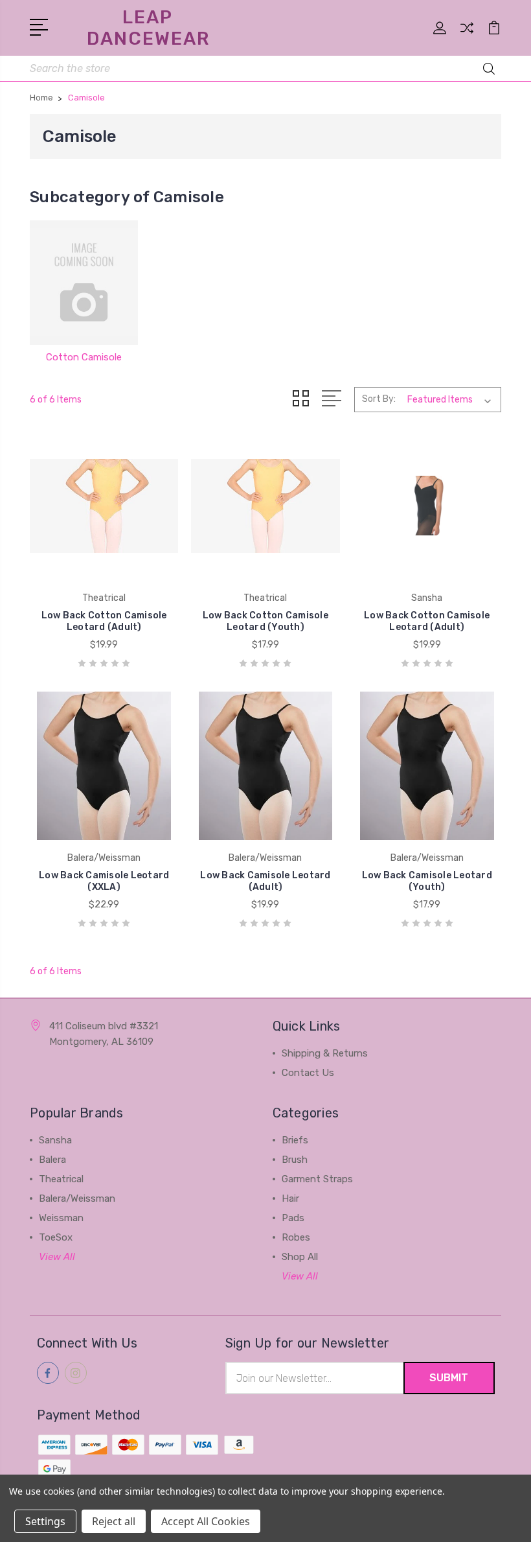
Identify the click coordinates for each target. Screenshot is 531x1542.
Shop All (300, 1257)
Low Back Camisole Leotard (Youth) (427, 881)
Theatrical (61, 1179)
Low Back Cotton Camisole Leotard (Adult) (104, 621)
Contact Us (308, 1073)
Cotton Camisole (84, 357)
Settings (45, 1521)
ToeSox (56, 1237)
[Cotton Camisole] (84, 282)
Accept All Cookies (205, 1521)
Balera (52, 1159)
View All (57, 1257)
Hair (290, 1198)
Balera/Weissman (77, 1198)
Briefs (295, 1140)
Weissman (61, 1218)
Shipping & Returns (325, 1053)
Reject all (113, 1521)
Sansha (55, 1140)
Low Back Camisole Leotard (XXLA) (104, 881)
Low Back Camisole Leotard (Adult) (265, 881)
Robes (296, 1237)
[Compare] (467, 36)
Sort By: (379, 398)
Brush (295, 1159)
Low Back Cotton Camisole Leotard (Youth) (265, 621)
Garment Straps (317, 1179)
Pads (293, 1218)
